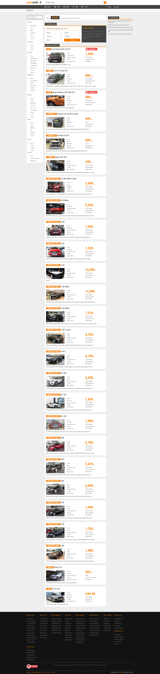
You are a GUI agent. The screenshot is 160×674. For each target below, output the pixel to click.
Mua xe (49, 7)
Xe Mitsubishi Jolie (56, 623)
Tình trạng (35, 42)
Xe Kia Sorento (68, 633)
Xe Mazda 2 (106, 618)
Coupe (32, 117)
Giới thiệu (29, 672)
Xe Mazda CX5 (107, 625)
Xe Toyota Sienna (31, 642)
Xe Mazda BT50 (107, 630)
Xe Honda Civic (117, 623)
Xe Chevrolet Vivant (93, 635)
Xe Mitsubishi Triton (56, 628)
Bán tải (32, 112)
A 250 (55, 222)
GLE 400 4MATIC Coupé (61, 179)
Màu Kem (32, 127)
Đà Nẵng (32, 87)
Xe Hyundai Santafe (80, 618)
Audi (31, 28)
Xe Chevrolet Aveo (93, 621)
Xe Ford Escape (43, 625)
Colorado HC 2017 (58, 135)
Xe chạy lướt (90, 33)
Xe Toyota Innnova (31, 621)
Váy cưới (53, 672)
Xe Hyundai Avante (80, 623)
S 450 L (56, 351)
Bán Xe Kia (68, 615)
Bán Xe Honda (118, 615)
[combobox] (54, 32)
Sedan (32, 100)
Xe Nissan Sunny (31, 650)
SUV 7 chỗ (32, 107)
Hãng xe (35, 22)
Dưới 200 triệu (33, 58)
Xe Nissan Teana (30, 655)
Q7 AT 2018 (53, 589)
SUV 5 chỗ (32, 105)
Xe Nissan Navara (31, 652)
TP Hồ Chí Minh (34, 80)
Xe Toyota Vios (30, 618)
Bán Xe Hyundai (80, 615)
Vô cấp (32, 150)
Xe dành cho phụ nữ (87, 36)
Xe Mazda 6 (106, 623)
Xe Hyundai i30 (79, 630)
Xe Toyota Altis (30, 625)
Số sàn (32, 145)
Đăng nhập (116, 7)
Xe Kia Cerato (68, 625)
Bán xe (67, 7)
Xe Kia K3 (67, 621)
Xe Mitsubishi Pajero (56, 625)
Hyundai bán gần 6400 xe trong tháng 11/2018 (119, 25)
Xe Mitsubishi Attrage (57, 618)
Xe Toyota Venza (31, 633)
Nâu (31, 130)
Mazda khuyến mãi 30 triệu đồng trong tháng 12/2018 (120, 27)
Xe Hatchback (117, 634)
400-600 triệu (33, 63)
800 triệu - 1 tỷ (33, 68)
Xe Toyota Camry (31, 628)
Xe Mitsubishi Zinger (56, 630)
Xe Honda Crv (117, 625)
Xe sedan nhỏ (99, 31)
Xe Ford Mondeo (44, 635)
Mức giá (35, 52)
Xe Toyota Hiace (30, 635)
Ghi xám (32, 135)
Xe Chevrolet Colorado (94, 630)
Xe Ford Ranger (43, 618)
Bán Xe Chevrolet (93, 615)
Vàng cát (32, 132)
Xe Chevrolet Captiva (94, 628)
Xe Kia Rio (67, 630)
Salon (76, 7)
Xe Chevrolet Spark (93, 623)
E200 (55, 481)
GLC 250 (56, 395)
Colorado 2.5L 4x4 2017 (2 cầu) (62, 114)
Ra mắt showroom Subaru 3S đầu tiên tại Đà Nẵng (120, 34)
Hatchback (33, 103)
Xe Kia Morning (68, 618)
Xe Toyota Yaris (30, 630)
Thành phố (35, 75)
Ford (31, 35)
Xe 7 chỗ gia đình (98, 36)
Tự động (32, 147)
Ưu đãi (58, 7)
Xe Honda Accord (118, 618)
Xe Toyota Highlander (32, 637)
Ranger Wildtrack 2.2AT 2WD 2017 (61, 92)
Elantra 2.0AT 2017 (57, 157)
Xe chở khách (86, 38)
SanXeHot (121, 672)
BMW (31, 30)
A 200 (55, 243)
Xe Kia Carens (68, 623)
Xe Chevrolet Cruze (93, 618)
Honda (32, 37)
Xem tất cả (32, 39)
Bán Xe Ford (43, 615)
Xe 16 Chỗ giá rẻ (118, 641)
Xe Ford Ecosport (44, 621)
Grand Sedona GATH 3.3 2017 (59, 49)
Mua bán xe (30, 10)
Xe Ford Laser (43, 633)
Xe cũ (31, 50)
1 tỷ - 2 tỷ (32, 70)
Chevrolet (32, 32)
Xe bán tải (116, 644)
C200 (55, 546)
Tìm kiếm (72, 40)
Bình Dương (33, 85)
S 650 (55, 265)
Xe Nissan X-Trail (31, 659)
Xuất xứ (35, 152)
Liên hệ (47, 672)
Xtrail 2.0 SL (54, 567)
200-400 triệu (33, 61)
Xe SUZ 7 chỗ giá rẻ (119, 639)
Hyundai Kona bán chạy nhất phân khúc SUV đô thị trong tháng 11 (120, 21)
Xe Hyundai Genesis (80, 640)
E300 (55, 438)
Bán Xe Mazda (107, 615)
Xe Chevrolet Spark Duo (94, 625)
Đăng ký (109, 7)
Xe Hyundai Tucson (80, 633)
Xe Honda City (117, 621)
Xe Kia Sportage (68, 640)
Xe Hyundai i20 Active (81, 628)
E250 (55, 459)
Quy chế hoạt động (36, 672)
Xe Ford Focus (43, 628)
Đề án (43, 672)
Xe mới (32, 48)
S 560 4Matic (58, 287)
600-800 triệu (33, 65)
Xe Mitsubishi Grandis (57, 621)
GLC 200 (56, 416)
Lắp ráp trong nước (34, 158)
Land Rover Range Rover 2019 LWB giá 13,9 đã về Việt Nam (120, 30)
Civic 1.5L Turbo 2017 (57, 71)
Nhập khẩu (32, 160)
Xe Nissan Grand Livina (32, 657)
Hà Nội (32, 83)
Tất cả (31, 45)
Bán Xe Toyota (30, 615)
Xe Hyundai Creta (80, 635)
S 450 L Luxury (58, 330)
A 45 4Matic (58, 200)
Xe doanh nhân (86, 31)
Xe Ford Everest (43, 623)
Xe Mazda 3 (106, 621)
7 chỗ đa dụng (33, 110)
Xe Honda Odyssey (118, 628)
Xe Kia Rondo (68, 637)
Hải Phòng (32, 90)
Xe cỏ (84, 33)
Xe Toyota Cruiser (31, 640)
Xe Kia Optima (68, 635)
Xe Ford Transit (43, 637)
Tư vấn (86, 7)
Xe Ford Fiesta (43, 630)
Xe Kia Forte (68, 628)
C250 (55, 524)
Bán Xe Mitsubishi (56, 615)
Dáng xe (35, 95)
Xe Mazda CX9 (107, 628)
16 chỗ (32, 114)
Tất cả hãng (33, 25)
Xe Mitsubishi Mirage (56, 633)
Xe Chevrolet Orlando (94, 633)
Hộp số (35, 139)
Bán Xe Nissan (30, 647)
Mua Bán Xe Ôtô (118, 631)
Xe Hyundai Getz (80, 642)
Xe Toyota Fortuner (31, 623)
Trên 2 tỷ (32, 72)
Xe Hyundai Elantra (80, 637)
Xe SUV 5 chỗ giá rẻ (119, 637)
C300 (55, 503)
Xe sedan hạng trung (99, 33)
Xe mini (93, 31)
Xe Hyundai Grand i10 (81, 625)
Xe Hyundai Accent (80, 621)
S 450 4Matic (58, 308)
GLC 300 (56, 373)
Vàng (31, 125)
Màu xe (35, 119)
